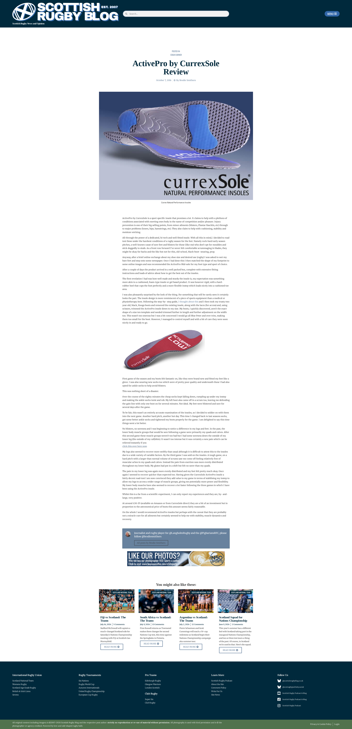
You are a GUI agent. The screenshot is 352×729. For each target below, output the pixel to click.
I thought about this (188, 301)
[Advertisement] (176, 40)
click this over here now (134, 446)
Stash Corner (176, 54)
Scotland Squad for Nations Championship (233, 619)
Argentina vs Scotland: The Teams (193, 619)
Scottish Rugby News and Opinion (28, 23)
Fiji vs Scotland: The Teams (113, 619)
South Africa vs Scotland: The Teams (155, 619)
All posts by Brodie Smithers (151, 543)
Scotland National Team (122, 592)
